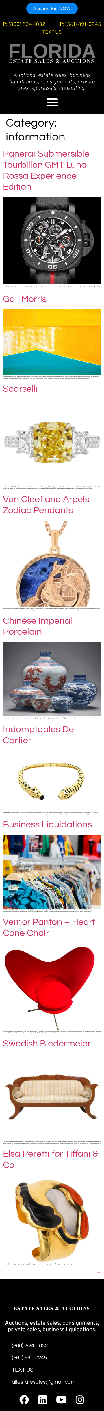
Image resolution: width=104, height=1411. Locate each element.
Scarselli (20, 389)
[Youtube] (61, 1399)
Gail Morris (25, 299)
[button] (52, 102)
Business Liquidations (47, 824)
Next (99, 1272)
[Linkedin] (42, 1399)
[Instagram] (79, 1399)
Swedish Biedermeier (48, 1043)
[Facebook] (24, 1399)
